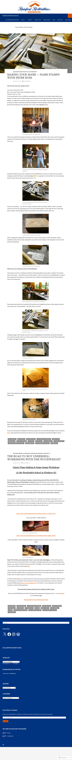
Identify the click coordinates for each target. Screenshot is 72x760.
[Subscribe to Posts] (3, 733)
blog (62, 593)
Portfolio (26, 71)
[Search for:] (36, 623)
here (8, 433)
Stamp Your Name (59, 441)
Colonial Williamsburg (43, 439)
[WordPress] (18, 634)
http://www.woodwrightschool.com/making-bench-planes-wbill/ (36, 535)
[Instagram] (14, 634)
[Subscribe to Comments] (3, 736)
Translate (15, 663)
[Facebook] (9, 634)
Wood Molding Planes (20, 610)
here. (28, 566)
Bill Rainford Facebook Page (12, 648)
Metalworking (57, 605)
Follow (5, 721)
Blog (22, 19)
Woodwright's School (42, 443)
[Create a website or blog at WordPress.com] (3, 745)
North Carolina (21, 441)
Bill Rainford (12, 439)
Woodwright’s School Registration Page (36, 599)
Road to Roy (45, 608)
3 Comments (26, 463)
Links (53, 19)
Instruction (38, 19)
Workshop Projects (43, 453)
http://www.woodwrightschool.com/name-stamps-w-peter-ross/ (36, 513)
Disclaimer (68, 19)
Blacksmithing (17, 71)
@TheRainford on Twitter (11, 669)
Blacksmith (21, 439)
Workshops (12, 612)
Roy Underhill (48, 441)
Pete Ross (31, 441)
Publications (46, 19)
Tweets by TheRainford (9, 673)
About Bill (60, 19)
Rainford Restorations (11, 16)
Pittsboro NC (29, 608)
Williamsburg (30, 443)
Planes (37, 608)
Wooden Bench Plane (35, 610)
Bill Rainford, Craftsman (12, 19)
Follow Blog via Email (10, 710)
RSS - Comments (8, 736)
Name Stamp (56, 439)
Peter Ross (39, 441)
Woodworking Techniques (21, 453)
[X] (5, 634)
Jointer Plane (46, 605)
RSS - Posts (7, 733)
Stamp (10, 610)
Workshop (33, 71)
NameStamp (12, 441)
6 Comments (27, 81)
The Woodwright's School (16, 443)
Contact (30, 19)
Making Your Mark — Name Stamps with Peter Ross (33, 76)
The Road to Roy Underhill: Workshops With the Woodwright (34, 458)
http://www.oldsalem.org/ (29, 583)
